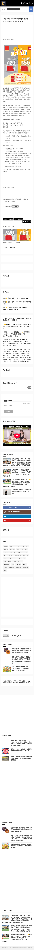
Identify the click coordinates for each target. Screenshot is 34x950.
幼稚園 (14, 561)
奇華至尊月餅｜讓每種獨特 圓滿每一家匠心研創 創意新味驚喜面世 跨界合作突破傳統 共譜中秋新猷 (21, 650)
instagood (18, 555)
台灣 (15, 552)
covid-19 (6, 558)
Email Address (8, 405)
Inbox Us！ (15, 206)
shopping (12, 558)
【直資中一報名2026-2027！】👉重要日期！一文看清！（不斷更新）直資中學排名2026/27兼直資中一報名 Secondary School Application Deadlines (17, 483)
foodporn (10, 555)
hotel (5, 567)
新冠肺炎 (20, 552)
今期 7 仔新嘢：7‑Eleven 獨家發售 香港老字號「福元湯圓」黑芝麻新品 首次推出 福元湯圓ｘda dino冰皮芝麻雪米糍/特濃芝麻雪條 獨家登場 (21, 660)
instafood (26, 555)
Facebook (18, 564)
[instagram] (24, 3)
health (24, 564)
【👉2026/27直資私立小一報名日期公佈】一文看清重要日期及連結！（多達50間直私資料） (17, 326)
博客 (5, 555)
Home (3, 9)
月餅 (18, 549)
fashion (6, 552)
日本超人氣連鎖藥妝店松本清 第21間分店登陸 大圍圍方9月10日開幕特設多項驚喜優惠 (21, 758)
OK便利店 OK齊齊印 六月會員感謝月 (11, 242)
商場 (23, 546)
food (25, 552)
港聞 (26, 549)
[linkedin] (27, 3)
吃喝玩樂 (11, 219)
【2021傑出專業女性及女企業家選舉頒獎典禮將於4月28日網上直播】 (21, 491)
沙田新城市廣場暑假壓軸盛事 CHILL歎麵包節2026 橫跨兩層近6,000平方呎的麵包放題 (21, 668)
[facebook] (21, 3)
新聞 (27, 546)
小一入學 (19, 558)
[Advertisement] (17, 597)
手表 (24, 558)
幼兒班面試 (18, 567)
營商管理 (6, 549)
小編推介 (5, 219)
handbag (20, 561)
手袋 (11, 552)
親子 (19, 546)
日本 (15, 546)
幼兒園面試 (11, 567)
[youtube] (30, 3)
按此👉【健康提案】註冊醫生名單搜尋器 (15, 298)
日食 (5, 570)
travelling (6, 564)
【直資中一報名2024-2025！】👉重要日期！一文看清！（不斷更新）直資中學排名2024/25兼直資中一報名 (17, 334)
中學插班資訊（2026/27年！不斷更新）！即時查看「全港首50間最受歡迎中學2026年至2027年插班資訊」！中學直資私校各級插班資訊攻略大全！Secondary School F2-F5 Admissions (17, 462)
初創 (13, 564)
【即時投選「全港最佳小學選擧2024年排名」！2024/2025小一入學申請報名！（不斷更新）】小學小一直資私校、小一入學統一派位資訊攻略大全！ (17, 473)
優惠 (11, 546)
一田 (22, 549)
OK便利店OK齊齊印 (18, 219)
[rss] (32, 3)
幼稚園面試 (25, 567)
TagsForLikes (7, 561)
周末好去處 (12, 549)
